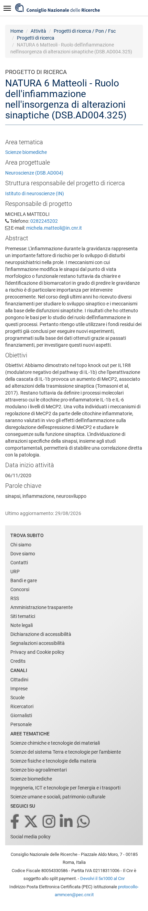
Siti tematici (22, 616)
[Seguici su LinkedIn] (67, 822)
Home (16, 31)
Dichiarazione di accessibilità (40, 634)
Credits (17, 661)
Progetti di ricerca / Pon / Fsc (85, 31)
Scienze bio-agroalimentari (38, 770)
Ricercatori (21, 706)
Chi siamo (20, 544)
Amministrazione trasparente (41, 607)
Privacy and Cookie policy (37, 652)
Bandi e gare (23, 580)
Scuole (17, 697)
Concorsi (19, 589)
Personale (21, 724)
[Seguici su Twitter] (31, 822)
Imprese (19, 688)
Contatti (19, 562)
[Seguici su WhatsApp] (84, 822)
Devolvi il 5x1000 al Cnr (102, 878)
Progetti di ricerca (35, 38)
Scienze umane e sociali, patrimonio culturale (57, 796)
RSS (14, 598)
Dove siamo (22, 553)
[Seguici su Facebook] (15, 822)
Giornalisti (21, 715)
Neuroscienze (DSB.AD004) (34, 173)
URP (15, 571)
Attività (38, 31)
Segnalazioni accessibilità (37, 643)
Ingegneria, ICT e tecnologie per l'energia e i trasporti (65, 787)
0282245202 (44, 221)
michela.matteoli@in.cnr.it (54, 228)
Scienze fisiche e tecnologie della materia (53, 761)
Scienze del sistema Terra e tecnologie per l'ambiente (65, 752)
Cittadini (19, 679)
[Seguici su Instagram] (49, 822)
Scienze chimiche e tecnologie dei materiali (55, 743)
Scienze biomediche (26, 152)
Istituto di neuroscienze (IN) (34, 193)
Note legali (21, 625)
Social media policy (30, 836)
